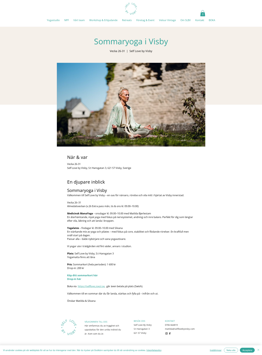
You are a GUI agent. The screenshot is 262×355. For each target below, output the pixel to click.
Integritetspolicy (153, 350)
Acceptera (247, 350)
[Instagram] (166, 333)
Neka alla (231, 350)
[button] (202, 13)
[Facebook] (169, 333)
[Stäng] (258, 350)
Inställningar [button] (216, 350)
